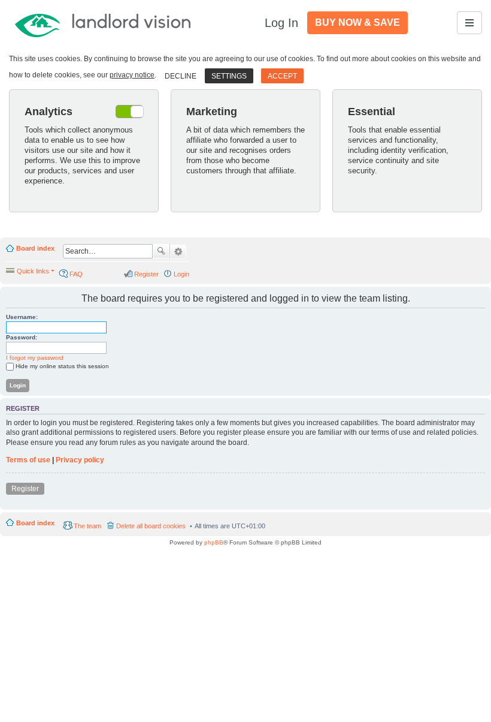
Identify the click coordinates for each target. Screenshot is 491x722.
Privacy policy (80, 460)
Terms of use (28, 460)
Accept (282, 76)
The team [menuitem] (87, 526)
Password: (21, 337)
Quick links (33, 271)
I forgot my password (34, 357)
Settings (229, 76)
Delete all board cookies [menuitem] (151, 526)
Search (161, 251)
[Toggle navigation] (469, 22)
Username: (22, 317)
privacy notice (132, 75)
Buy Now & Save (357, 22)
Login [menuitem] (181, 274)
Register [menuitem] (146, 274)
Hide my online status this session (62, 366)
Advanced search (178, 252)
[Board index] (103, 23)
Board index (35, 248)
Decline (180, 76)
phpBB (213, 542)
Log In (281, 22)
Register (25, 489)
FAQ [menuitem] (76, 274)
